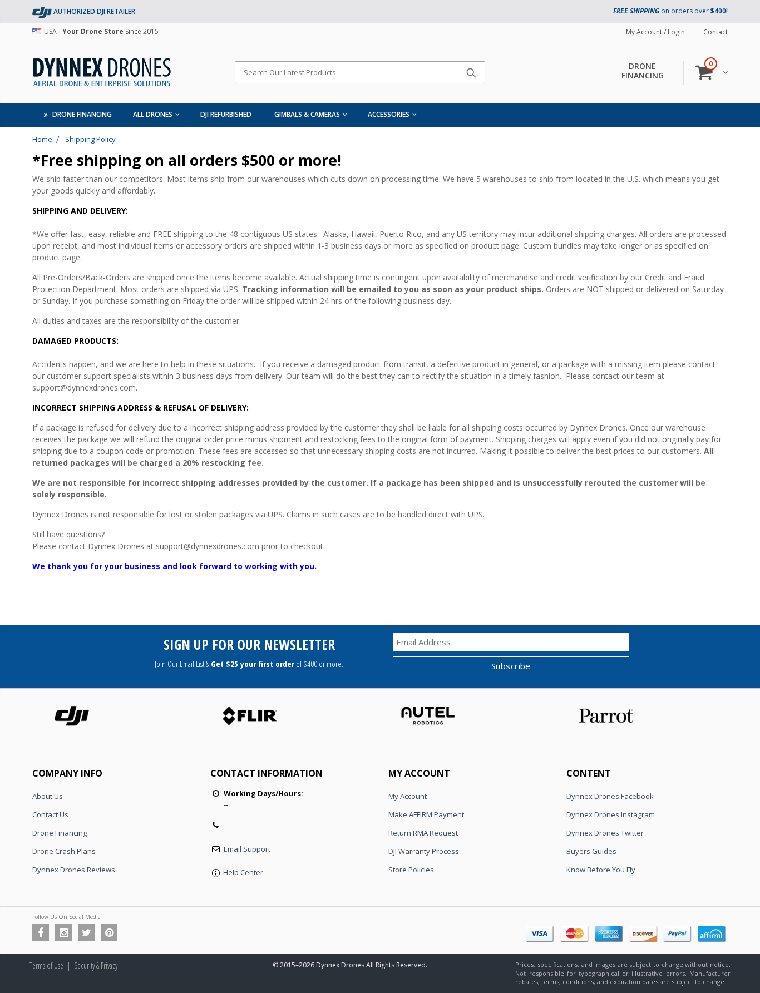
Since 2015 (101, 31)
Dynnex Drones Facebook (610, 796)
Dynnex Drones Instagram (610, 814)
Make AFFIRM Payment (426, 814)
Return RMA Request (423, 833)
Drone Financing (59, 833)
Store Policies (411, 869)
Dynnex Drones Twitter (605, 833)
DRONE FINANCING (642, 70)
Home (42, 139)
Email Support (247, 849)
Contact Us (50, 814)
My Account (407, 796)
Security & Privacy (95, 965)
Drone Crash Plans (64, 851)
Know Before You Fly (600, 869)
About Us (47, 796)
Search (470, 72)
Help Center (243, 872)
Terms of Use (46, 965)
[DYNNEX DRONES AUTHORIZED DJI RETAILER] (42, 11)
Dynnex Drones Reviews (73, 869)
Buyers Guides (591, 851)
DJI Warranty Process (423, 851)
